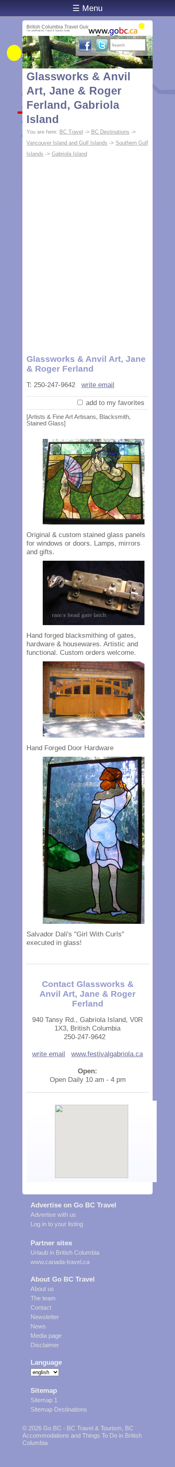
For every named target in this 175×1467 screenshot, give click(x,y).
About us (42, 1288)
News (38, 1326)
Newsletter (45, 1316)
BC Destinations (110, 132)
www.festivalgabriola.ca (107, 1054)
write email (97, 385)
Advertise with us (53, 1214)
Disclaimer (45, 1344)
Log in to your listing (57, 1223)
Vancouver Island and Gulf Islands (66, 143)
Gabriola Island (69, 154)
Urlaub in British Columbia (65, 1252)
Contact (41, 1307)
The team (43, 1298)
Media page (46, 1335)
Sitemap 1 (44, 1400)
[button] (91, 1134)
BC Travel (71, 132)
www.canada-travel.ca (60, 1261)
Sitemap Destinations (59, 1409)
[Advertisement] (87, 251)
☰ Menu (87, 8)
